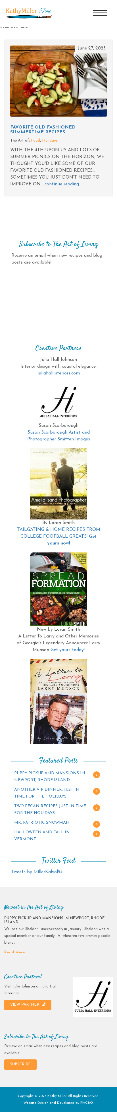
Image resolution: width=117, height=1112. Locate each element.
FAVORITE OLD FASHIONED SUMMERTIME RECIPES (43, 130)
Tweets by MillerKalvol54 (36, 872)
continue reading (62, 184)
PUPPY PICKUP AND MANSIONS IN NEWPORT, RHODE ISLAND (49, 776)
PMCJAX (86, 1103)
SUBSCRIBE (20, 1064)
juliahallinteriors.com (58, 373)
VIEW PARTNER (25, 1005)
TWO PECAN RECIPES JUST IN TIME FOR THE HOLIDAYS (50, 809)
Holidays (50, 140)
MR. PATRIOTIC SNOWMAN (42, 823)
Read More (14, 952)
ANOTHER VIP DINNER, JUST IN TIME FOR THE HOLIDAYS (47, 793)
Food (35, 140)
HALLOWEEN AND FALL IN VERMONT (42, 835)
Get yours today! (68, 650)
